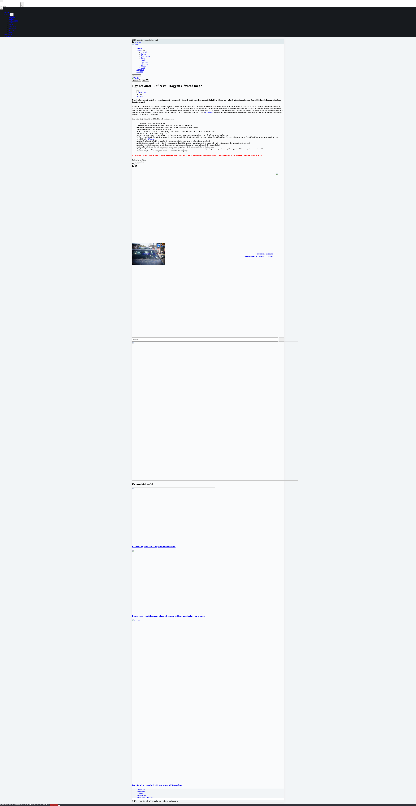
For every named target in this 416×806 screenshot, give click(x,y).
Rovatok (139, 50)
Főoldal (139, 48)
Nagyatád (144, 52)
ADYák (143, 66)
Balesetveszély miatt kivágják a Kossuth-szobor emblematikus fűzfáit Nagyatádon (168, 616)
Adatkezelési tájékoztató (144, 797)
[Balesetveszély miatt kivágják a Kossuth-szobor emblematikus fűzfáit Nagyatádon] (173, 612)
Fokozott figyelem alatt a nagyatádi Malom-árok (154, 546)
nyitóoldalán (150, 139)
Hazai (143, 60)
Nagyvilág (144, 62)
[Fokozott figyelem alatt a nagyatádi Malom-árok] (173, 542)
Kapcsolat (139, 72)
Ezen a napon (145, 56)
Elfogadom (54, 805)
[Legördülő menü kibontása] (144, 50)
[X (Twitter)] (136, 166)
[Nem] (59, 805)
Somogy (144, 54)
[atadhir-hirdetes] (215, 480)
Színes (143, 58)
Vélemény (144, 64)
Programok (140, 70)
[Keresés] (281, 339)
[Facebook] (133, 166)
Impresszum (140, 789)
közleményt (209, 112)
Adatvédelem (141, 795)
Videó (143, 68)
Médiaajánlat (140, 791)
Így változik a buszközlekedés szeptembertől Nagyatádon (157, 785)
